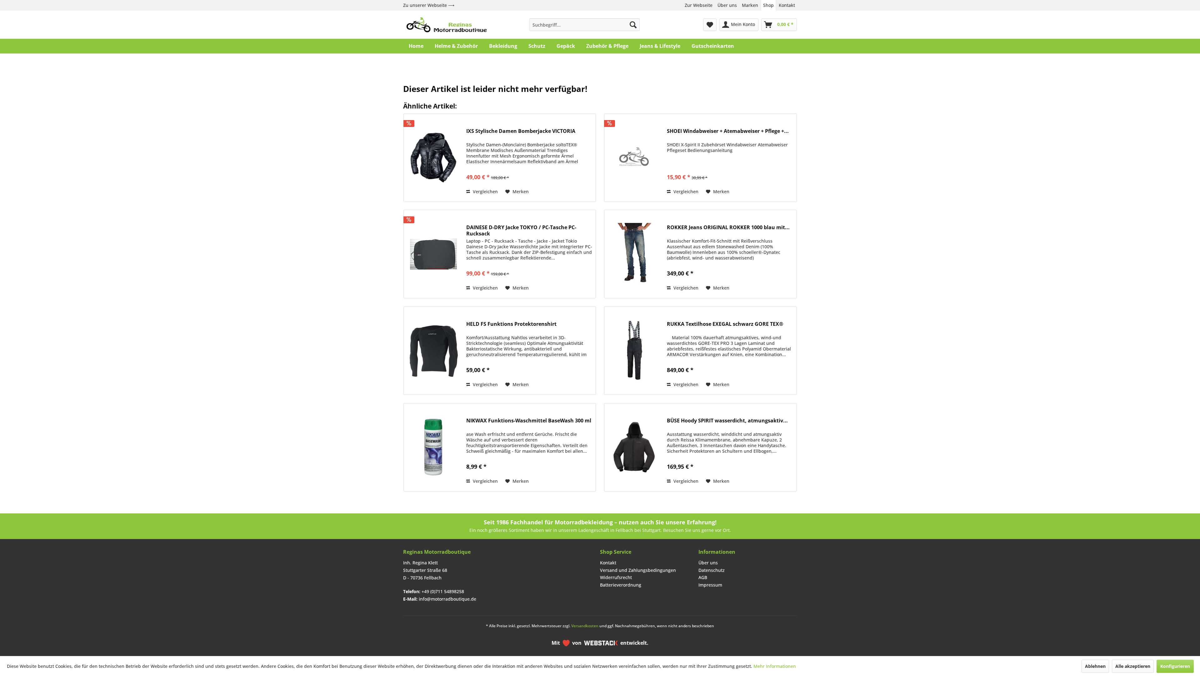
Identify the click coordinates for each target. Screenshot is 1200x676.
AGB (702, 577)
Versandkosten (584, 625)
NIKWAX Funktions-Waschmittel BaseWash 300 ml (528, 420)
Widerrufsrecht (616, 577)
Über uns (727, 5)
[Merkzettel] (710, 24)
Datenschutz (711, 570)
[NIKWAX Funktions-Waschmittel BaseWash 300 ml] (433, 447)
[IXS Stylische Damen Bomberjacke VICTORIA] (433, 157)
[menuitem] (584, 24)
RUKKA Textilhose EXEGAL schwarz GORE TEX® (725, 324)
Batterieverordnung (620, 585)
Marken (750, 5)
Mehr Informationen (774, 666)
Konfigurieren (1175, 666)
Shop (768, 5)
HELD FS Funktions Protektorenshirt (511, 324)
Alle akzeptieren (1132, 666)
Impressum (710, 585)
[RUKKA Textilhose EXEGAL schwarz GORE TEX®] (634, 350)
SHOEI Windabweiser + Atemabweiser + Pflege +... (728, 131)
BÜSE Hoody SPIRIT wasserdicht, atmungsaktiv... (727, 420)
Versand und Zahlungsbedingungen (638, 570)
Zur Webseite (698, 5)
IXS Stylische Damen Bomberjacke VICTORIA (520, 131)
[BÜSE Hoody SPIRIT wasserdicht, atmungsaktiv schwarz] (634, 447)
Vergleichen (485, 191)
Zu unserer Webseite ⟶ (428, 5)
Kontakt (787, 5)
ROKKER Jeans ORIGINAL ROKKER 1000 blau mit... (728, 227)
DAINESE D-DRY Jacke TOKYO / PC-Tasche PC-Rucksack (521, 230)
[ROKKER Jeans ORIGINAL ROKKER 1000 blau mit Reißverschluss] (634, 254)
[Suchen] (633, 24)
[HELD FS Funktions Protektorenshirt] (433, 350)
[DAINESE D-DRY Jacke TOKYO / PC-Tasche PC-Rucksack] (433, 254)
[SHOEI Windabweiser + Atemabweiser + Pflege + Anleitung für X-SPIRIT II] (634, 157)
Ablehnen (1095, 666)
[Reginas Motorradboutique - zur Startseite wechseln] (446, 25)
